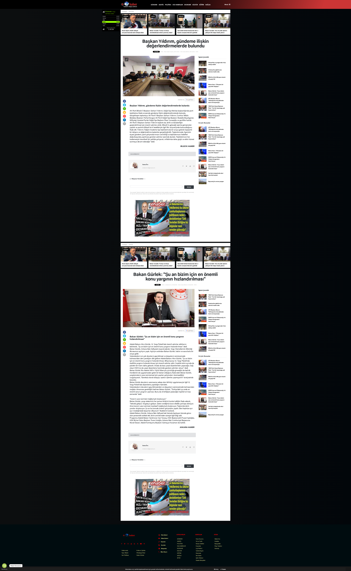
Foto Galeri (164, 535)
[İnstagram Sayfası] (129, 544)
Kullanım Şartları (141, 550)
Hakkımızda (125, 550)
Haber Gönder (140, 555)
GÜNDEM (154, 5)
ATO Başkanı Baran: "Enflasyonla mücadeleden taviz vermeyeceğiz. (216, 100)
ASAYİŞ (161, 5)
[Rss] (138, 544)
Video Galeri (164, 538)
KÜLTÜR (195, 5)
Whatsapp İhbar (140, 553)
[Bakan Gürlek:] (159, 308)
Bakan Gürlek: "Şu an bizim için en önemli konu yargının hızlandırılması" (216, 93)
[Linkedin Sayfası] (135, 544)
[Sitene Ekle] (145, 544)
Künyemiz (164, 548)
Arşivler (163, 545)
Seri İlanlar (198, 555)
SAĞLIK (208, 5)
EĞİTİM (201, 5)
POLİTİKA (168, 5)
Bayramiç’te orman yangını (216, 181)
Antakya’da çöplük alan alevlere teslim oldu (215, 71)
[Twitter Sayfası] (125, 544)
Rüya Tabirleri (218, 546)
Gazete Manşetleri (200, 560)
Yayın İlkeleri (125, 553)
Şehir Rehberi (199, 558)
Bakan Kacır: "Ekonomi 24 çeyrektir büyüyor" (215, 85)
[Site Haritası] (141, 544)
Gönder (189, 187)
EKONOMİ (187, 5)
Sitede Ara (217, 539)
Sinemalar (198, 553)
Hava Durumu (199, 539)
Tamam (224, 569)
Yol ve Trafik (199, 541)
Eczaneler (198, 546)
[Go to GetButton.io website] (4, 569)
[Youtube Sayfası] (132, 544)
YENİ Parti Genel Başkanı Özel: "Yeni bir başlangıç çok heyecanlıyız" (216, 108)
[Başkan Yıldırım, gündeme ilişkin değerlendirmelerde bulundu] (159, 76)
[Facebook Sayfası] (122, 544)
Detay (216, 569)
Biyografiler (218, 543)
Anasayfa (124, 11)
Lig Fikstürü (199, 548)
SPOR (178, 558)
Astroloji (217, 548)
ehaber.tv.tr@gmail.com (148, 168)
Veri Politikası (125, 555)
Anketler (217, 541)
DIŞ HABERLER (178, 5)
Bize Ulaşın (163, 552)
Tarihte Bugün (199, 551)
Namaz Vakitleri (200, 543)
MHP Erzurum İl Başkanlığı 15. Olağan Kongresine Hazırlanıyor (217, 115)
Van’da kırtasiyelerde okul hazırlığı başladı (215, 174)
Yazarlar (163, 542)
